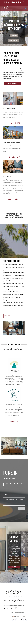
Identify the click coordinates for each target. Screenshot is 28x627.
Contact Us (7, 600)
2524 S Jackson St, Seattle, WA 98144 (14, 599)
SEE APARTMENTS (14, 123)
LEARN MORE (7, 315)
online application (13, 608)
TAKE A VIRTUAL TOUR (13, 40)
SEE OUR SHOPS (14, 199)
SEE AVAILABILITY (14, 35)
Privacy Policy (19, 608)
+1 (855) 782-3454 (17, 600)
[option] (14, 446)
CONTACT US (14, 567)
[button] (2, 447)
